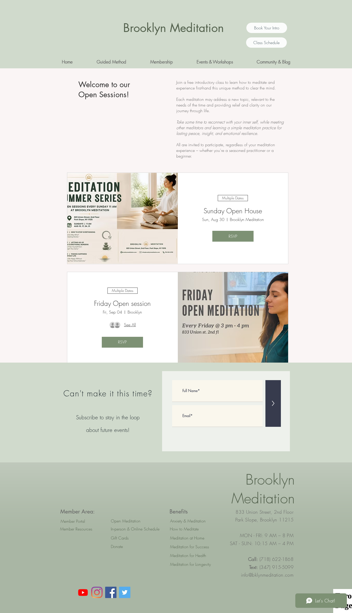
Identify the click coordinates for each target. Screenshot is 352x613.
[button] (111, 61)
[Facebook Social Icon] (110, 592)
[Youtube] (83, 592)
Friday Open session (122, 303)
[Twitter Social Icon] (124, 592)
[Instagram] (97, 592)
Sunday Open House (233, 211)
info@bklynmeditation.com (267, 575)
